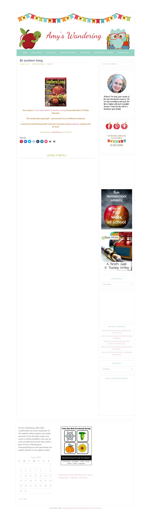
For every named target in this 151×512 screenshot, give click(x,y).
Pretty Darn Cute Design (92, 508)
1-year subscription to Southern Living (49, 110)
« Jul (20, 499)
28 (45, 486)
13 (41, 476)
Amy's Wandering (74, 31)
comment (50, 64)
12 (36, 476)
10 (26, 476)
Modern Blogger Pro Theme (72, 508)
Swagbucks (75, 124)
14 (45, 476)
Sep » (25, 499)
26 (36, 486)
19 (36, 481)
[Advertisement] (53, 6)
